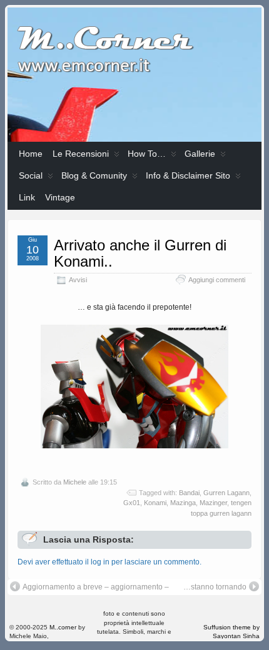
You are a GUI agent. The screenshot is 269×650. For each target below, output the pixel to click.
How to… (147, 154)
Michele (74, 482)
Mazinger (213, 502)
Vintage (60, 197)
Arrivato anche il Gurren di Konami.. (140, 253)
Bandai (189, 492)
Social (31, 175)
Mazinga (183, 502)
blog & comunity (94, 175)
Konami (155, 502)
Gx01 (131, 502)
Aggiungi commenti (216, 279)
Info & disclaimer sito (188, 175)
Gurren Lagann (226, 492)
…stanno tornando (214, 587)
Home (31, 154)
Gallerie (200, 154)
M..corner (62, 627)
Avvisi (78, 279)
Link (27, 197)
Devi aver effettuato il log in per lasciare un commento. (109, 562)
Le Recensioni (81, 154)
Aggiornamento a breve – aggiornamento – (96, 587)
